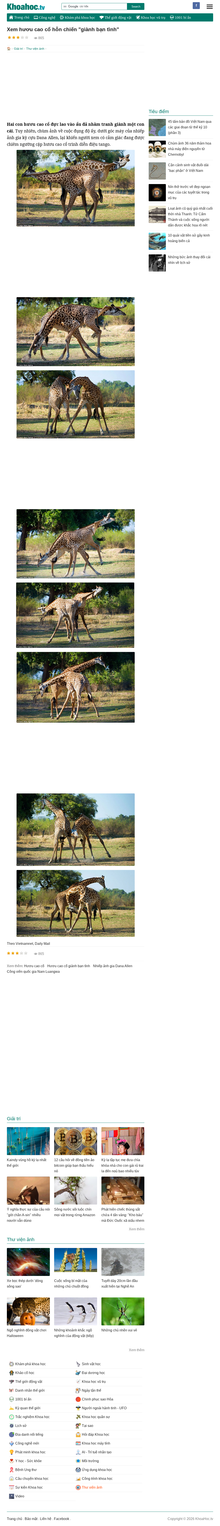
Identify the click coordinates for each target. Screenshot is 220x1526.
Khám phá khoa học (79, 17)
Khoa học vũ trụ (152, 17)
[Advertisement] (75, 87)
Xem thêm (136, 1229)
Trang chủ (21, 17)
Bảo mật (31, 1519)
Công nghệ (46, 17)
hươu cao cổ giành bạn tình (68, 966)
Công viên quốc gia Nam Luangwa (33, 971)
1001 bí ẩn (182, 17)
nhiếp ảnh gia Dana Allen (112, 966)
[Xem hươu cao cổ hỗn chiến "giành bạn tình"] (76, 225)
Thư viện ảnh (35, 48)
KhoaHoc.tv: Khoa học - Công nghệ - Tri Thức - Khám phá (30, 6)
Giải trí (18, 48)
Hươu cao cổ (34, 966)
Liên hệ (45, 1519)
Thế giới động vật (117, 17)
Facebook (61, 1519)
